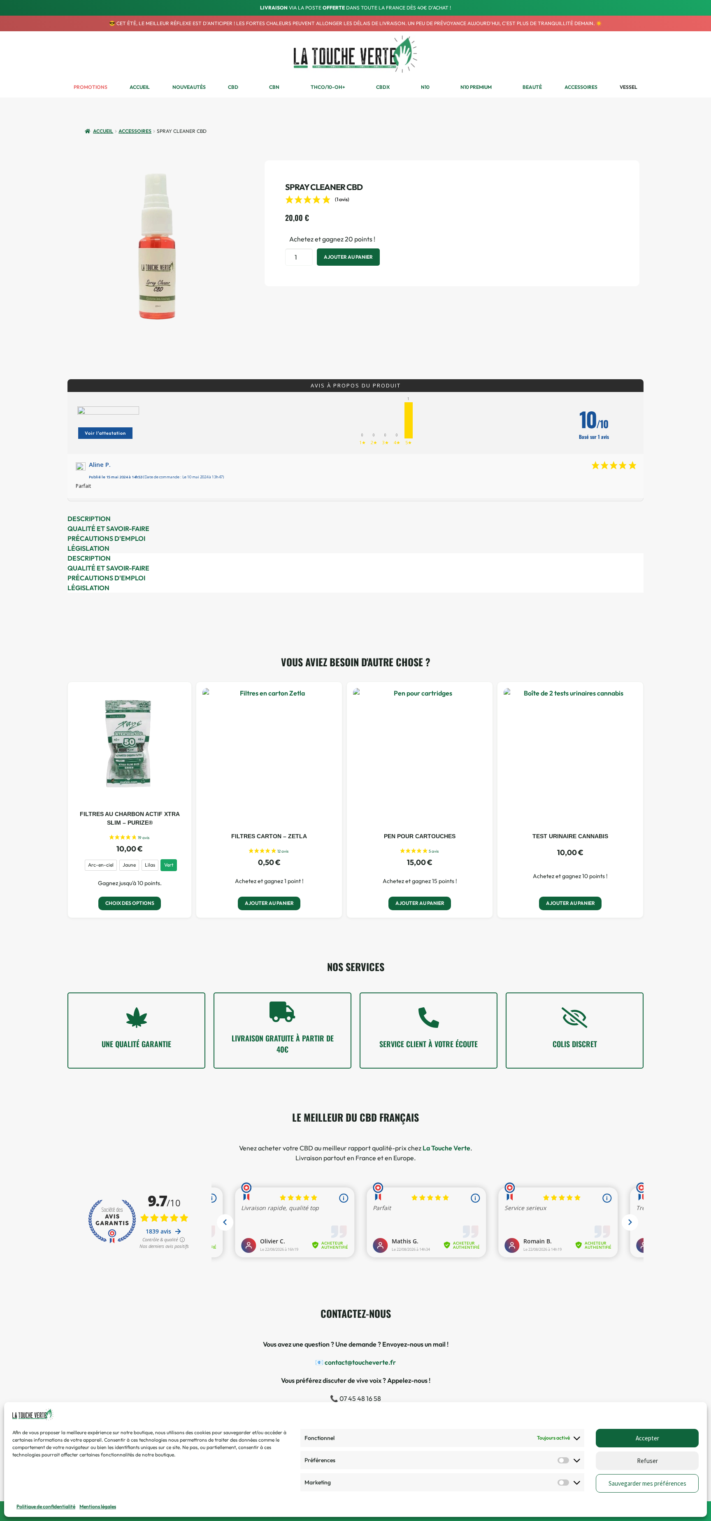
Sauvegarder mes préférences (647, 1483)
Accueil (140, 87)
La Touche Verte (446, 1148)
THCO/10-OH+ (328, 87)
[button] (611, 54)
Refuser (647, 1461)
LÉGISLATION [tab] (88, 548)
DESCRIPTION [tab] (89, 519)
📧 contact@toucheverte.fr (355, 1362)
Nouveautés (189, 87)
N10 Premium (476, 87)
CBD (233, 87)
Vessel (628, 87)
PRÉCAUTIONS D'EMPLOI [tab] (106, 538)
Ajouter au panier (348, 257)
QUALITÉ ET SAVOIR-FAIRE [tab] (108, 528)
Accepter (647, 1438)
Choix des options (129, 903)
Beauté (532, 87)
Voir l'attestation (105, 433)
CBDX (383, 87)
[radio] (100, 865)
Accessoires (581, 87)
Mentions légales (97, 1506)
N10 (425, 87)
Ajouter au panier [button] (269, 903)
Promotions (90, 87)
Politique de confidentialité (45, 1506)
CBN (274, 87)
